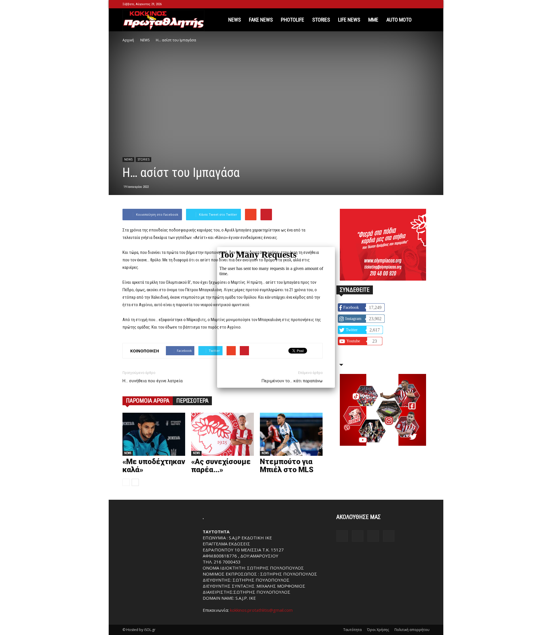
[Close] (335, 247)
